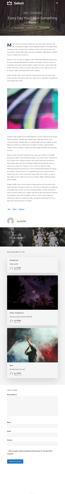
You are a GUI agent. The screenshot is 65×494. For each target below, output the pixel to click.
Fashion (12, 313)
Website (9, 440)
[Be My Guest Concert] (32, 353)
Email (9, 431)
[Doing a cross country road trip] (32, 300)
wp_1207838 (20, 28)
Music (26, 13)
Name (9, 422)
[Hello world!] (32, 265)
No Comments (44, 28)
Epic (9, 209)
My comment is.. (12, 394)
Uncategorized (36, 13)
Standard (21, 209)
